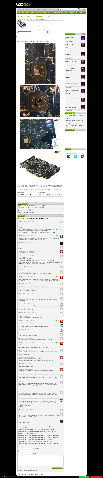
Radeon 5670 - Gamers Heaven (29, 431)
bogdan (20, 283)
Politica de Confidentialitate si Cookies (35, 474)
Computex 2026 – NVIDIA (71, 98)
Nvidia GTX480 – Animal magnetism (26, 212)
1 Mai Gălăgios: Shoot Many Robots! (74, 123)
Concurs (38, 9)
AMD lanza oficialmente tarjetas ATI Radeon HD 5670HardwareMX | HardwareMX (40, 443)
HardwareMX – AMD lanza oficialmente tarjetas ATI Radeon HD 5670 (37, 441)
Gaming (80, 12)
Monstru (31, 19)
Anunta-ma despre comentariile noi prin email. (28, 470)
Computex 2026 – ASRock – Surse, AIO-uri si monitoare (71, 92)
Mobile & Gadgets (73, 12)
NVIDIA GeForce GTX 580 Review (25, 209)
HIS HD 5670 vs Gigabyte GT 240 (33, 17)
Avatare (20, 289)
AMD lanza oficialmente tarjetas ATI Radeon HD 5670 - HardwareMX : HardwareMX (40, 437)
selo (19, 303)
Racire (66, 12)
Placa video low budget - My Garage (48, 431)
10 (55, 32)
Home (19, 9)
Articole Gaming (71, 113)
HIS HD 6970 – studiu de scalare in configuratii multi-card (31, 207)
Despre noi (44, 9)
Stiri (23, 9)
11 (57, 32)
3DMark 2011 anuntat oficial (24, 210)
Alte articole (70, 129)
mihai (19, 298)
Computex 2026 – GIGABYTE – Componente (69, 54)
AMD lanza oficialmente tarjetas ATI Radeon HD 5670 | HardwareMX (37, 439)
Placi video (50, 12)
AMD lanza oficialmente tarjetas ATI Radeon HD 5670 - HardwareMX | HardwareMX (40, 435)
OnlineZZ (20, 266)
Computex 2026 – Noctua (71, 83)
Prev (40, 32)
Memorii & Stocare (35, 12)
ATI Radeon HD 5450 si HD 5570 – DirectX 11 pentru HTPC (31, 205)
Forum (33, 9)
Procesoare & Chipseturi (58, 12)
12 (59, 32)
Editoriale (28, 9)
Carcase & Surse (21, 12)
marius (20, 293)
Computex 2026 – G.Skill (71, 61)
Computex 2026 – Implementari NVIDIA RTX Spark (71, 46)
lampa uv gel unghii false (23, 420)
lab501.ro (23, 5)
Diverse (27, 12)
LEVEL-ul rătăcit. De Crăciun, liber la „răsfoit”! (76, 115)
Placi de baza (43, 12)
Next (61, 32)
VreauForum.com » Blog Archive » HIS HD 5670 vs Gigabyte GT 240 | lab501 (39, 429)
